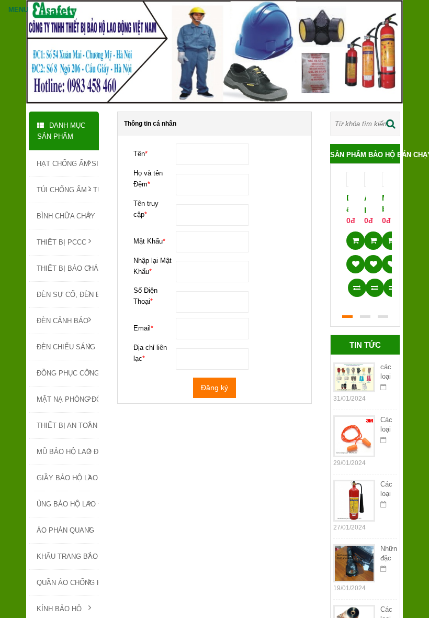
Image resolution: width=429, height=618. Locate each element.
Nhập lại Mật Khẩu (152, 266)
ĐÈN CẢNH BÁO (62, 321)
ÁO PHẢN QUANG (65, 530)
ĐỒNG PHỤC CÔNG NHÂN (67, 373)
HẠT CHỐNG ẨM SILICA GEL (67, 164)
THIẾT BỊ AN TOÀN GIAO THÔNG (67, 425)
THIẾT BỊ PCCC (61, 242)
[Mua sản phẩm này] (355, 237)
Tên (140, 154)
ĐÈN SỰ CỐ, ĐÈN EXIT (67, 295)
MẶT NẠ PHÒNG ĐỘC (67, 399)
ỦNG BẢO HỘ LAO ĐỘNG (67, 504)
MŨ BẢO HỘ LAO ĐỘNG (67, 452)
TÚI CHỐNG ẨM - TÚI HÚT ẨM (67, 190)
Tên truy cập (146, 209)
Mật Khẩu (149, 241)
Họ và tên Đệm (148, 178)
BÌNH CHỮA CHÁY (66, 216)
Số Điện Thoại (145, 295)
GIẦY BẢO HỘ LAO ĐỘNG (67, 478)
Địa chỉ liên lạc (150, 353)
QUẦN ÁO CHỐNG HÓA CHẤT (67, 583)
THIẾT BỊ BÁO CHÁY (67, 268)
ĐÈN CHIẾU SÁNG (66, 347)
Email (143, 328)
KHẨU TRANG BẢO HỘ (67, 556)
